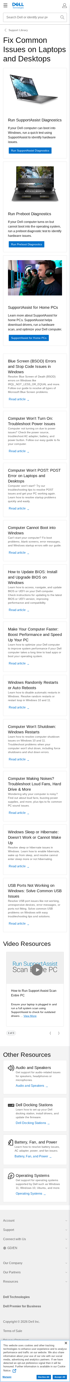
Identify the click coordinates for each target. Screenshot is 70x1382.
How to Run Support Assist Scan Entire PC (33, 993)
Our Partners (12, 1272)
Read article (17, 399)
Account (8, 1220)
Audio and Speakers (30, 1085)
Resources (10, 1281)
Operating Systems (29, 1193)
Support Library (18, 30)
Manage (7, 1377)
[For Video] (35, 968)
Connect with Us (14, 1239)
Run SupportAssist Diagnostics (30, 150)
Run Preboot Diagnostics (26, 244)
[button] (64, 5)
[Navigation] (5, 5)
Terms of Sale (12, 1331)
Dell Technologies (16, 1297)
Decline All (43, 1377)
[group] (35, 989)
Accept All (59, 1377)
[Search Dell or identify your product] (62, 17)
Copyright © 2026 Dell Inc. (21, 1321)
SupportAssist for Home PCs (28, 337)
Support (8, 1229)
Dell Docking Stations (31, 1123)
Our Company (12, 1263)
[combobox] (35, 17)
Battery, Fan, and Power (32, 1156)
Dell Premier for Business (22, 1306)
